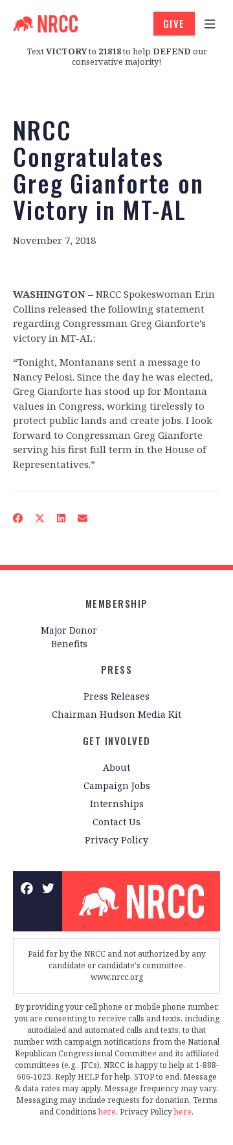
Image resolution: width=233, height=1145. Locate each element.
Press (117, 669)
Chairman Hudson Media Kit (116, 714)
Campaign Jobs (116, 785)
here (107, 1111)
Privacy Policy (116, 840)
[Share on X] (40, 518)
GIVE (174, 23)
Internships (117, 803)
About (116, 767)
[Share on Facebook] (18, 518)
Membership (116, 603)
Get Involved (117, 740)
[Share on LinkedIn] (61, 518)
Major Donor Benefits (69, 637)
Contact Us (116, 822)
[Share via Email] (83, 518)
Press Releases (116, 696)
